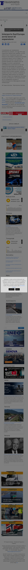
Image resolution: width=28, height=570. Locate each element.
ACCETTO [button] (11, 289)
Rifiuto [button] (17, 289)
